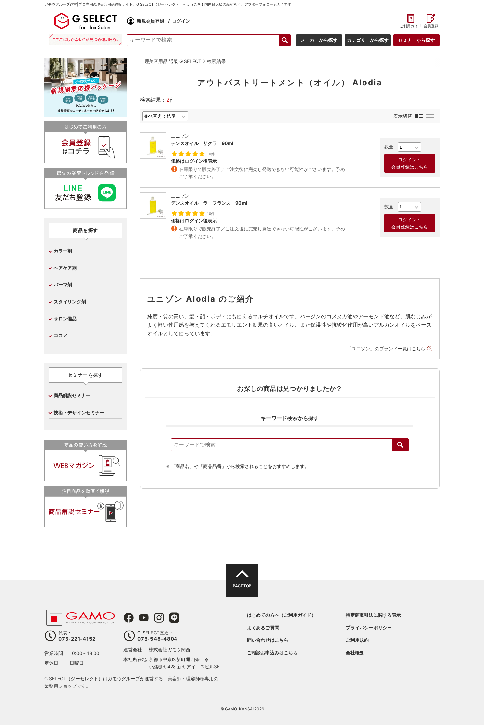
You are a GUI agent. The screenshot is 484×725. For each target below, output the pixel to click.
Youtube (144, 617)
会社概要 (355, 652)
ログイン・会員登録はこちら (409, 163)
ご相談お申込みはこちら (272, 652)
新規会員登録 (150, 21)
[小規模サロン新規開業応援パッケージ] (85, 114)
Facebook (128, 617)
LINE (174, 617)
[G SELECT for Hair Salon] (85, 21)
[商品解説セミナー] (85, 524)
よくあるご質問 (263, 627)
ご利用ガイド (410, 26)
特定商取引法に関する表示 (373, 615)
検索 (400, 444)
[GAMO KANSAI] (80, 622)
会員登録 (431, 26)
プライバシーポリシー (369, 627)
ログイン (181, 21)
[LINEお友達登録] (85, 206)
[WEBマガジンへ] (85, 478)
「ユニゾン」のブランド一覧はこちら (386, 348)
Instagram (159, 617)
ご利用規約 (357, 640)
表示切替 (402, 116)
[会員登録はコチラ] (85, 160)
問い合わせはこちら (267, 640)
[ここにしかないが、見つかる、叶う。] (85, 39)
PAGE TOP (242, 585)
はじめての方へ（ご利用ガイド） (281, 615)
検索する (285, 40)
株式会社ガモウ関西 (169, 649)
